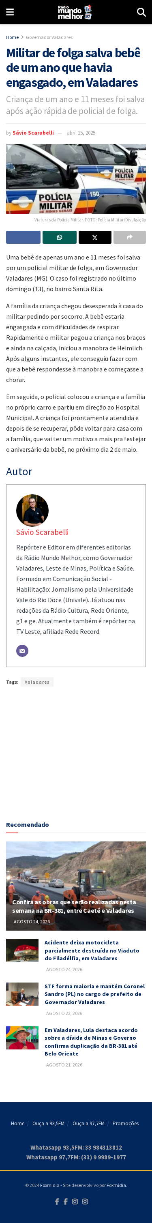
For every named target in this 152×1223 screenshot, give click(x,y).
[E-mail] (22, 651)
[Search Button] (141, 12)
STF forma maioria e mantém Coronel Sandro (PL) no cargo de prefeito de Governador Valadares (95, 994)
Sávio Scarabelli (33, 132)
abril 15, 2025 (81, 132)
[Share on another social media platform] (129, 237)
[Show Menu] (10, 12)
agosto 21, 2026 (63, 1065)
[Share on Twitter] (95, 237)
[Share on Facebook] (23, 237)
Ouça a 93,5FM (48, 1123)
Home (12, 37)
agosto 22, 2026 (63, 1013)
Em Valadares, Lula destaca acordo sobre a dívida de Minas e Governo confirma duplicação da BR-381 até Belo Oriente (91, 1042)
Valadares (37, 682)
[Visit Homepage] (75, 12)
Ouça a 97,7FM (89, 1123)
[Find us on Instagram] (75, 1201)
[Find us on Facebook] (57, 1201)
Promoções (126, 1123)
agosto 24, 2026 (31, 921)
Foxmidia (50, 1185)
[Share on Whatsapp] (60, 237)
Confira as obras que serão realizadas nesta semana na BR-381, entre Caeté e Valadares (74, 906)
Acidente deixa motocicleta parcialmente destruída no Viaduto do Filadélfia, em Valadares (92, 950)
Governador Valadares (49, 37)
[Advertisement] (76, 751)
